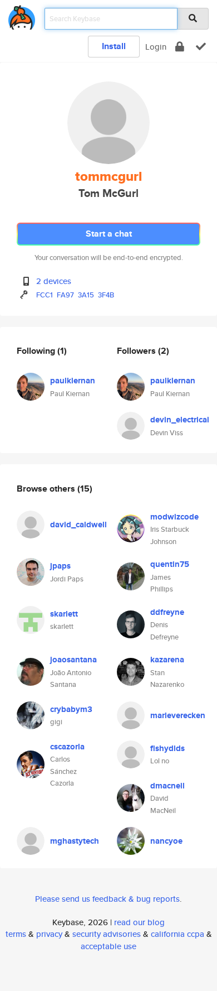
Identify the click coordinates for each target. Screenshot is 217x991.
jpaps (60, 566)
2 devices (53, 281)
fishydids (167, 748)
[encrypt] (179, 47)
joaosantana (73, 659)
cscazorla (67, 746)
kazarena (167, 659)
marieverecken (177, 715)
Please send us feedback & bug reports (107, 899)
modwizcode (174, 517)
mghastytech (74, 841)
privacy (49, 934)
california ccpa (177, 934)
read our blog (139, 922)
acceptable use (108, 946)
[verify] (201, 47)
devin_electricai (179, 419)
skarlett (64, 614)
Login (155, 46)
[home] (21, 15)
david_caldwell (78, 524)
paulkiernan (72, 380)
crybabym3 (71, 709)
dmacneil (167, 786)
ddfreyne (167, 612)
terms (16, 934)
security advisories (106, 934)
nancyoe (166, 841)
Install (114, 46)
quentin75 (169, 564)
